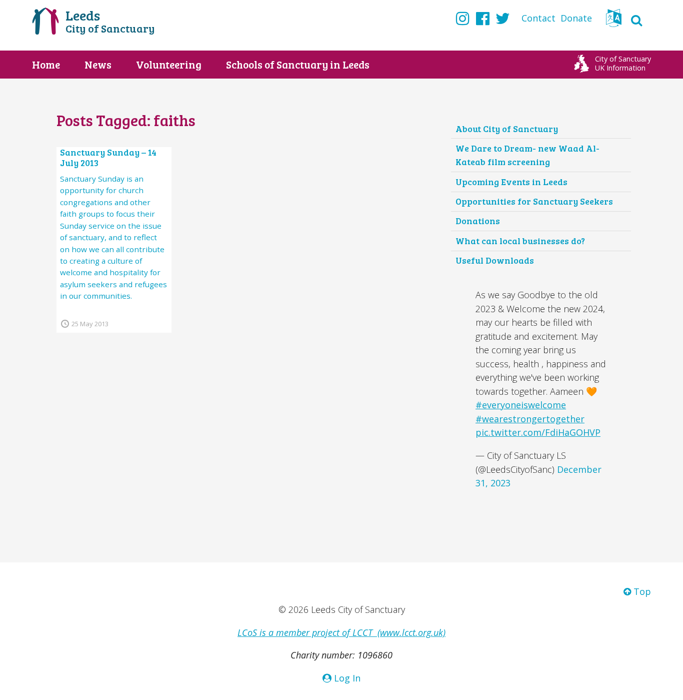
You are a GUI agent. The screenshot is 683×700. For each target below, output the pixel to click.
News (98, 65)
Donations (478, 221)
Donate (576, 18)
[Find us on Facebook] (483, 18)
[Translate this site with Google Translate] (614, 21)
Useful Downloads (495, 260)
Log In (346, 678)
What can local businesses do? (520, 241)
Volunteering (169, 65)
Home (46, 65)
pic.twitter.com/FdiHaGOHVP (538, 432)
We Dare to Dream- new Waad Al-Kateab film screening (528, 155)
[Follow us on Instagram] (463, 18)
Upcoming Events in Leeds (512, 182)
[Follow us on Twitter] (503, 18)
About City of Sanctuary (507, 129)
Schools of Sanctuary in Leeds (298, 65)
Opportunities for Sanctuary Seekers (534, 201)
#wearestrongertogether (530, 419)
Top (641, 591)
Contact (539, 18)
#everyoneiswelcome (521, 405)
